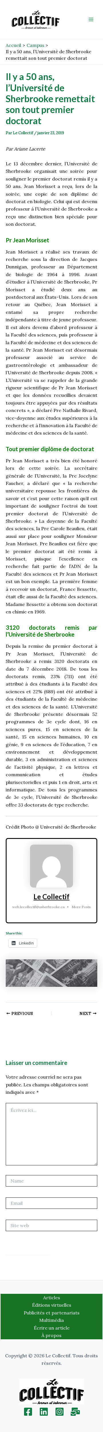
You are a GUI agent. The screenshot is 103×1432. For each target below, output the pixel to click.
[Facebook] (28, 1411)
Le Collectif (51, 896)
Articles (51, 1297)
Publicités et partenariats (52, 1313)
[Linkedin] (43, 1411)
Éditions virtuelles (51, 1305)
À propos (51, 1335)
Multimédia (51, 1320)
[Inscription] (75, 1411)
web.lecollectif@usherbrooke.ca (38, 907)
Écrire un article (52, 1328)
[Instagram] (59, 1411)
